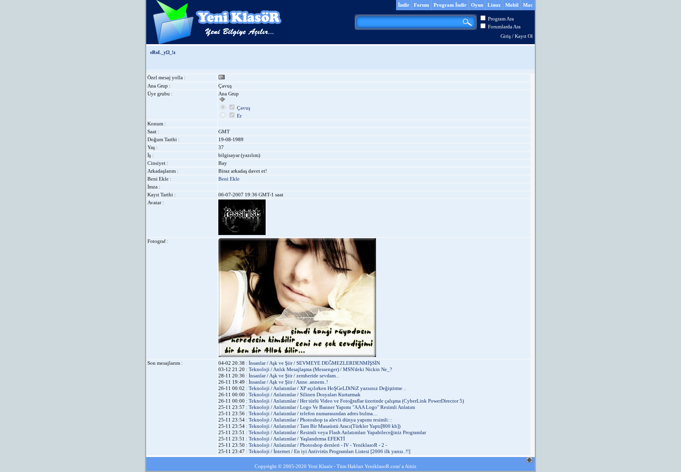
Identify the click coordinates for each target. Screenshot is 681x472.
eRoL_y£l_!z (162, 52)
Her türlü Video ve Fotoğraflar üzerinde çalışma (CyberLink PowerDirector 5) (382, 401)
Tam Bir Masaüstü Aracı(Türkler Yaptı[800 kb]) (350, 426)
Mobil (512, 5)
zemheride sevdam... (317, 376)
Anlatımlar (284, 388)
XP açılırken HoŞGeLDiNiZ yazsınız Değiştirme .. (353, 388)
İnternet (282, 451)
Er (239, 116)
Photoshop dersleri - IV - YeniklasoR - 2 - (343, 445)
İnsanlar (257, 363)
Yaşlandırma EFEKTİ (322, 439)
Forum (421, 5)
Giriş (506, 36)
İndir (403, 5)
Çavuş (243, 108)
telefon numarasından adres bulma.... (339, 413)
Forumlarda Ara (504, 27)
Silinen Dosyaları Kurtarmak (330, 394)
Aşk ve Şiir (280, 363)
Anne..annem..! (312, 382)
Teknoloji (259, 369)
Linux (494, 5)
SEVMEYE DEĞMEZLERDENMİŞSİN (338, 363)
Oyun (477, 5)
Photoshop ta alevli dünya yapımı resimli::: (346, 420)
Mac (528, 5)
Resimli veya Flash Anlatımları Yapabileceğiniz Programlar (363, 432)
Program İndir (450, 5)
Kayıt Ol (524, 36)
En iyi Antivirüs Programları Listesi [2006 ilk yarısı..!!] (352, 451)
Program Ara (501, 19)
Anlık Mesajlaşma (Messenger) (306, 369)
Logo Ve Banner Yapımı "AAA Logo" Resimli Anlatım (357, 407)
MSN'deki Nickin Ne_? (367, 369)
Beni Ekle (229, 179)
